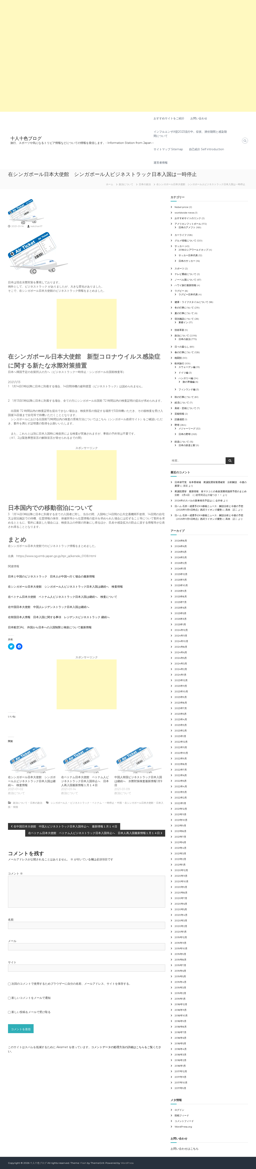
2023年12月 (181, 680)
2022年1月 (180, 803)
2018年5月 (180, 1043)
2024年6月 (181, 652)
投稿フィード (182, 1115)
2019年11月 (180, 942)
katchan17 (36, 226)
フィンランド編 (187, 389)
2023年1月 (180, 736)
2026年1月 (180, 568)
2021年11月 (180, 814)
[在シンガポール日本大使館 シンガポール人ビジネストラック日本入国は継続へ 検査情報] (32, 760)
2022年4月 (181, 786)
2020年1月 (181, 931)
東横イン (183, 322)
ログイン (179, 1109)
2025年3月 (181, 618)
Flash (83, 1162)
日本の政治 (145, 184)
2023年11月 (181, 685)
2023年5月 (181, 713)
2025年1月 (180, 624)
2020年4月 (181, 914)
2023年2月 (181, 730)
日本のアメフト (187, 227)
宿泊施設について (184, 318)
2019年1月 (180, 998)
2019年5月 (180, 976)
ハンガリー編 (186, 378)
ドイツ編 (183, 372)
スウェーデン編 (187, 367)
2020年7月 (181, 898)
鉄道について (182, 441)
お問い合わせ (198, 118)
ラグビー (179, 290)
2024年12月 (181, 629)
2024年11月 (181, 635)
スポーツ (179, 268)
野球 (177, 424)
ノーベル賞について (185, 279)
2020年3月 (181, 920)
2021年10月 (181, 819)
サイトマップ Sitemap (168, 149)
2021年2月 (180, 859)
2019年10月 (181, 948)
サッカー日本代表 (188, 255)
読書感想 (179, 419)
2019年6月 (180, 970)
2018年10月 (181, 1015)
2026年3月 (181, 557)
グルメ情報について (185, 240)
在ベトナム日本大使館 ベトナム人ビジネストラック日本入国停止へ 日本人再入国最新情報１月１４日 (85, 781)
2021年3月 (180, 853)
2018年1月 (180, 1065)
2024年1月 (180, 674)
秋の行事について (184, 396)
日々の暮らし (182, 346)
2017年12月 (181, 1071)
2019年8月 (180, 959)
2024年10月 (181, 641)
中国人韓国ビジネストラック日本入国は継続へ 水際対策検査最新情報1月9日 (138, 781)
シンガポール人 (59, 802)
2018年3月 (180, 1054)
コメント (15, 873)
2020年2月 (181, 926)
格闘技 (178, 357)
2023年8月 (181, 702)
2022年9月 (181, 758)
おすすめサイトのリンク (188, 218)
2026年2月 (181, 562)
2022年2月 (181, 797)
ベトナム (97, 802)
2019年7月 (180, 965)
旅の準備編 (189, 381)
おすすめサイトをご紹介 (169, 118)
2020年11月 (181, 875)
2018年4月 (181, 1048)
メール (12, 941)
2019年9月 (180, 954)
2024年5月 (181, 657)
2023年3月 (181, 724)
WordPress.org (183, 1126)
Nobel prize (181, 207)
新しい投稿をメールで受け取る (31, 1012)
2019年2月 (180, 993)
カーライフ (181, 234)
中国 (119, 802)
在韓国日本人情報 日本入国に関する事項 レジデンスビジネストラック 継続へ (60, 617)
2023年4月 (181, 719)
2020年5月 (181, 909)
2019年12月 (181, 937)
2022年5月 (181, 780)
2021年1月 (180, 864)
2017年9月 (180, 1088)
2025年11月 (181, 579)
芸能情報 (179, 413)
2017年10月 (181, 1082)
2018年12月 (181, 1004)
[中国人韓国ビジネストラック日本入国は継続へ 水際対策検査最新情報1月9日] (139, 760)
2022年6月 (181, 775)
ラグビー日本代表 (188, 294)
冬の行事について (184, 307)
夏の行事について (184, 313)
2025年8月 (181, 596)
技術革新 (179, 329)
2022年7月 (181, 769)
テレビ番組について (185, 274)
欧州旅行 (179, 363)
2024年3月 (181, 663)
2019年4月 (180, 981)
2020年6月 (181, 903)
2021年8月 (180, 831)
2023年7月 (181, 708)
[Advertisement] (120, 28)
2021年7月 (180, 836)
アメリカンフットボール (188, 223)
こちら (194, 1148)
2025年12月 (181, 574)
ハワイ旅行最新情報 (185, 285)
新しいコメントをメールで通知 (31, 998)
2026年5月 (181, 551)
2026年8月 (181, 540)
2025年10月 (181, 585)
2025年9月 (181, 590)
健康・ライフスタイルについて (191, 301)
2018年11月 (181, 1009)
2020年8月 (181, 892)
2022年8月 (181, 764)
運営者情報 (161, 162)
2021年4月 (180, 847)
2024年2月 (181, 669)
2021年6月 (180, 842)
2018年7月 (180, 1032)
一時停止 (109, 802)
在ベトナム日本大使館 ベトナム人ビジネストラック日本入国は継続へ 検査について (62, 597)
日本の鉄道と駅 (187, 445)
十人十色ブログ (26, 138)
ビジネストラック (79, 802)
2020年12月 (181, 870)
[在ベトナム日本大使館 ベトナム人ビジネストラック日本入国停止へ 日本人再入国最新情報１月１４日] (85, 760)
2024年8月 (181, 646)
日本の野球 (185, 434)
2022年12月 (181, 741)
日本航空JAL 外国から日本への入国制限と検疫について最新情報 (50, 627)
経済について (182, 402)
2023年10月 (181, 691)
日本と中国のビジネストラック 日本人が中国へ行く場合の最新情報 (51, 576)
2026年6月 (181, 546)
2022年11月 (181, 747)
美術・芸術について (185, 408)
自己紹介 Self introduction (206, 149)
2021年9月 (180, 825)
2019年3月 (180, 987)
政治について (126, 184)
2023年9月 (181, 697)
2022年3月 (181, 792)
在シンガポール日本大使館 (139, 802)
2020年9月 (181, 886)
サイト (12, 962)
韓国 (15, 806)
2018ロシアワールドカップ (193, 249)
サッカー (179, 246)
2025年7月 (181, 602)
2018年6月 (180, 1037)
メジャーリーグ (187, 428)
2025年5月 (180, 613)
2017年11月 (180, 1076)
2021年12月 (181, 808)
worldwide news (184, 212)
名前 (11, 919)
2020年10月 (181, 881)
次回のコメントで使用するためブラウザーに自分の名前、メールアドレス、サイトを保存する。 (71, 983)
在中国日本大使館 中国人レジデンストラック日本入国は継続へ (48, 607)
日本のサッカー (187, 260)
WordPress (127, 1162)
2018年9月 (180, 1021)
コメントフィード (184, 1121)
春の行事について (184, 352)
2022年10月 (181, 752)
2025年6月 (181, 607)
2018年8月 (181, 1026)
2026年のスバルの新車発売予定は (193, 500)
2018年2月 (180, 1060)
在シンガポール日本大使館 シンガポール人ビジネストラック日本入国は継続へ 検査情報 (65, 586)
